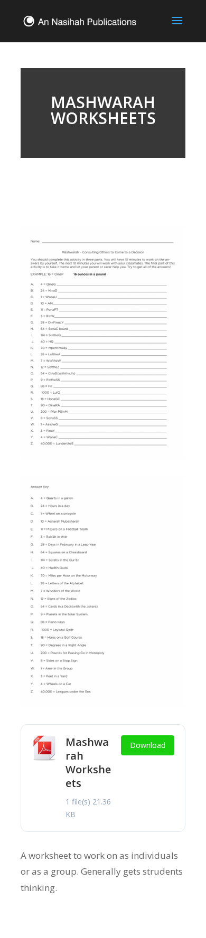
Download (147, 745)
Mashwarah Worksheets (88, 762)
